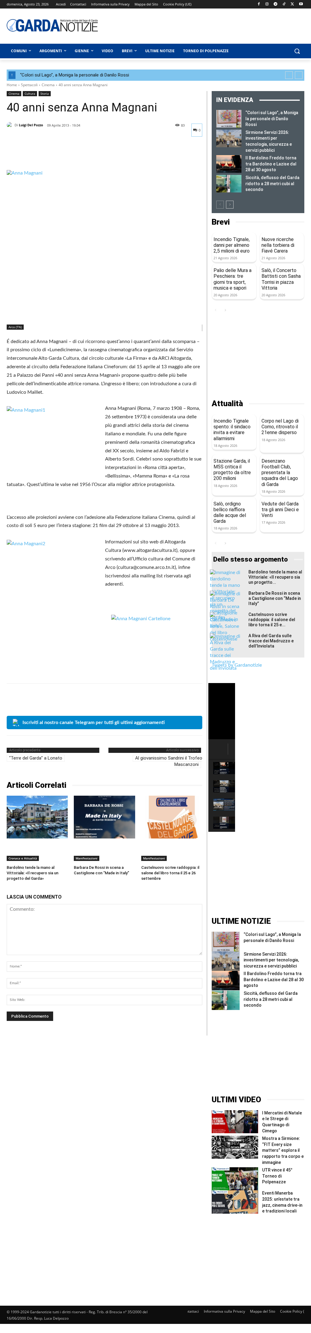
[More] (69, 155)
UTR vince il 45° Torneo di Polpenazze (277, 1176)
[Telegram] (275, 4)
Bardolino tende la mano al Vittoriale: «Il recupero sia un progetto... (275, 577)
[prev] (289, 75)
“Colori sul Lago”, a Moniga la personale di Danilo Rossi (74, 75)
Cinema (48, 84)
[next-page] (230, 205)
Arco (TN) (15, 327)
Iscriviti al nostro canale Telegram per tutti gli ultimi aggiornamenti (93, 722)
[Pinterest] (41, 155)
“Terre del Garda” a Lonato (35, 758)
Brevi (221, 222)
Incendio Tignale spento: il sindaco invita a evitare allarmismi (232, 429)
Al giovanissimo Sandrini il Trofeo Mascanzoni (168, 761)
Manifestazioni (86, 858)
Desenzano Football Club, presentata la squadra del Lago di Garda (279, 472)
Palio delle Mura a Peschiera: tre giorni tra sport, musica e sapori (232, 279)
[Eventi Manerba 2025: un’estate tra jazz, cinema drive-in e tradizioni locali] (235, 1201)
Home (12, 84)
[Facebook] (258, 4)
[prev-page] (220, 205)
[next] (298, 75)
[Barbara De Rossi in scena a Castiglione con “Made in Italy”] (104, 817)
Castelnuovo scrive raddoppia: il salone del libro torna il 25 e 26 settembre (170, 873)
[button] (297, 51)
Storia (44, 93)
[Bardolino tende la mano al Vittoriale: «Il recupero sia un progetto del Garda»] (37, 817)
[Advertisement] (189, 25)
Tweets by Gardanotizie (237, 665)
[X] (292, 4)
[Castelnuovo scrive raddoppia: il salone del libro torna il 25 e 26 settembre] (171, 817)
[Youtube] (300, 4)
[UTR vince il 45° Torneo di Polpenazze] (235, 1178)
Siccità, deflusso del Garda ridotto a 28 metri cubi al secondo (272, 183)
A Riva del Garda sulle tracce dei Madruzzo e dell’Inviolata (271, 640)
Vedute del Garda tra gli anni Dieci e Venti (280, 509)
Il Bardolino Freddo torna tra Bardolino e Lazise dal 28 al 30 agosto (270, 163)
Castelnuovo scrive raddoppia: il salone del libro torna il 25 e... (271, 619)
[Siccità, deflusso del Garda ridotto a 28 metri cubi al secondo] (228, 183)
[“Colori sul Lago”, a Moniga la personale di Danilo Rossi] (228, 119)
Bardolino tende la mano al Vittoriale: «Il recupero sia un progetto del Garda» (32, 873)
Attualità (227, 403)
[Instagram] (267, 4)
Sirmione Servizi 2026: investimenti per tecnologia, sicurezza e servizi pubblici (271, 960)
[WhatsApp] (55, 155)
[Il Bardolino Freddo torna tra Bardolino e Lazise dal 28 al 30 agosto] (228, 164)
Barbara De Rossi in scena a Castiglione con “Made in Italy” (274, 598)
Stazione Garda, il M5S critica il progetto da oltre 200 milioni (232, 469)
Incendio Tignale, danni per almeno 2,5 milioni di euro (232, 245)
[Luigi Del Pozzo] (11, 125)
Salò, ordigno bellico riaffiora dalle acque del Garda (230, 512)
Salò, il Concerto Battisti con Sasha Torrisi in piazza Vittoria (281, 279)
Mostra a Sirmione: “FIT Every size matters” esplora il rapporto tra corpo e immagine (283, 1150)
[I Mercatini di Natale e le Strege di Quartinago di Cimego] (235, 1121)
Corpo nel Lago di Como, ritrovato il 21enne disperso (280, 426)
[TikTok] (284, 4)
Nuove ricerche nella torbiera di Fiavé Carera (277, 245)
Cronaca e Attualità (23, 858)
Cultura (30, 93)
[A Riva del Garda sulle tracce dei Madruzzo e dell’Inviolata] (225, 652)
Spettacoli (29, 84)
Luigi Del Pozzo (31, 125)
